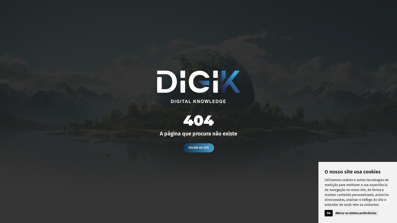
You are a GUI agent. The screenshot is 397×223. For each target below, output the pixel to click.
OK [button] (329, 213)
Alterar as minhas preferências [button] (356, 213)
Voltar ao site (198, 147)
